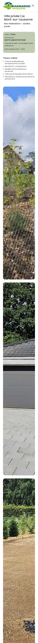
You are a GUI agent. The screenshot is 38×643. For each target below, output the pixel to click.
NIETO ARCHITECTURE (15, 40)
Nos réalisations (12, 23)
